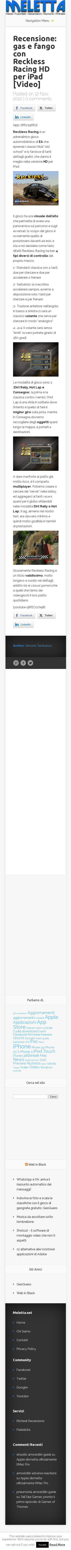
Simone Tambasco (39, 646)
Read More (57, 1544)
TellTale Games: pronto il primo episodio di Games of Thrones (35, 1502)
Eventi (42, 1031)
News (18, 1059)
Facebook (23, 663)
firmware (34, 1034)
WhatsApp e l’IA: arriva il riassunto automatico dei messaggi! (34, 1184)
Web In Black (37, 1164)
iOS (27, 1042)
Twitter (30, 663)
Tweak (16, 1067)
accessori (22, 1013)
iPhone (22, 1046)
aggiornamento (24, 1018)
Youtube (22, 1396)
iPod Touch (44, 1051)
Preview (19, 1063)
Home (20, 1322)
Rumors (34, 1063)
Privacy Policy (26, 1349)
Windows (46, 1067)
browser (31, 1028)
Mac (43, 1055)
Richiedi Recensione (30, 1421)
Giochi (18, 1038)
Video (34, 1067)
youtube (17, 1070)
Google (16, 663)
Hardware (18, 1042)
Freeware (46, 1034)
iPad (33, 1041)
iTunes (18, 1055)
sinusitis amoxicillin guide (33, 1454)
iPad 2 (41, 1042)
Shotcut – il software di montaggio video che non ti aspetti (36, 1235)
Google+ (22, 1387)
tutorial (52, 1063)
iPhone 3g (38, 1047)
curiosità (47, 1027)
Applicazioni (24, 1022)
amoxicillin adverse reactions (36, 1473)
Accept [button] (42, 1544)
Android (40, 1018)
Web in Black (26, 1293)
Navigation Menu (37, 20)
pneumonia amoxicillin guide (36, 1492)
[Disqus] (35, 728)
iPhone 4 (26, 1051)
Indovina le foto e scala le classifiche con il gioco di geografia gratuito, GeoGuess (37, 1203)
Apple (51, 1017)
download (29, 1031)
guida (46, 1038)
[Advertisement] (36, 931)
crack (39, 1027)
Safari (44, 1064)
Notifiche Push (32, 1060)
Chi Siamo (23, 1331)
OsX (43, 1060)
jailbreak (31, 1055)
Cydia (17, 1031)
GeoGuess (24, 1284)
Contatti (22, 1340)
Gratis (39, 1038)
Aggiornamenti (41, 1012)
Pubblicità (23, 1430)
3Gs (15, 1013)
